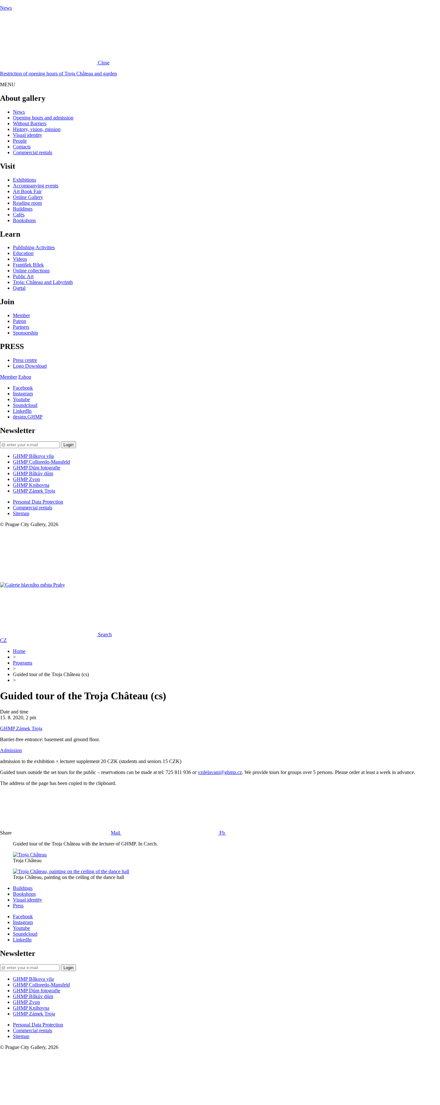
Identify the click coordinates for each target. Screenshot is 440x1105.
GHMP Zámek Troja (34, 491)
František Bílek (28, 265)
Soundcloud (25, 405)
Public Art (23, 276)
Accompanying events (35, 185)
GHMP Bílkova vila (33, 456)
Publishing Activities (34, 247)
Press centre (25, 360)
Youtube (21, 399)
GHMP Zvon (26, 479)
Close (104, 62)
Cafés (18, 214)
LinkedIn (22, 411)
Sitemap (21, 513)
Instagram (23, 393)
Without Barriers (29, 123)
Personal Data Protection (38, 502)
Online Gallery (28, 197)
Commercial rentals (32, 152)
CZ (3, 640)
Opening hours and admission (43, 117)
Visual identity (27, 135)
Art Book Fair (27, 191)
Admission (11, 750)
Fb (222, 833)
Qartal (19, 288)
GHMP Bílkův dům (33, 473)
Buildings (23, 209)
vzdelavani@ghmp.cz (220, 772)
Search (105, 634)
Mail (116, 833)
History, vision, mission (37, 129)
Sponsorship (25, 332)
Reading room (27, 203)
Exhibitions (24, 180)
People (20, 141)
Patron (19, 321)
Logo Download (30, 366)
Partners (21, 327)
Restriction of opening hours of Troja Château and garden (58, 73)
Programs (22, 663)
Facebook (23, 388)
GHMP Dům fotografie (36, 467)
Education (23, 253)
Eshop (24, 377)
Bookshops (24, 220)
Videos (20, 259)
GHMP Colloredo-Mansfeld (41, 462)
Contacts (22, 146)
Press (18, 905)
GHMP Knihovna (31, 485)
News (6, 8)
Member (21, 315)
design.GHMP (28, 417)
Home (19, 651)
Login (68, 444)
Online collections (31, 270)
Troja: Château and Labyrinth (43, 282)
